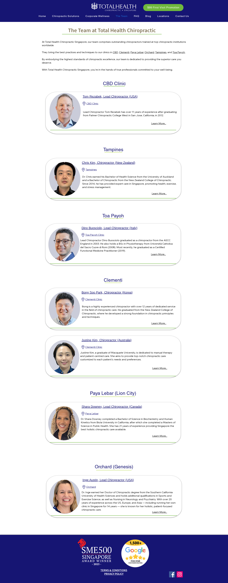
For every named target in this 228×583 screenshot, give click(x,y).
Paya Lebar (136, 52)
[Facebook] (172, 574)
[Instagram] (180, 574)
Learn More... (158, 123)
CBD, (115, 52)
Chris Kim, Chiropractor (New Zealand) (108, 162)
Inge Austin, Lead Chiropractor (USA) (108, 480)
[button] (66, 16)
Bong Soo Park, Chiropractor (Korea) (107, 292)
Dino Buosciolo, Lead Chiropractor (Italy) (109, 228)
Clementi (124, 52)
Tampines (160, 52)
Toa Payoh (179, 52)
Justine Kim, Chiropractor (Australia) (107, 340)
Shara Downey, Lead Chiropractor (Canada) (112, 406)
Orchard (149, 52)
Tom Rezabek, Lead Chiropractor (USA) (110, 96)
